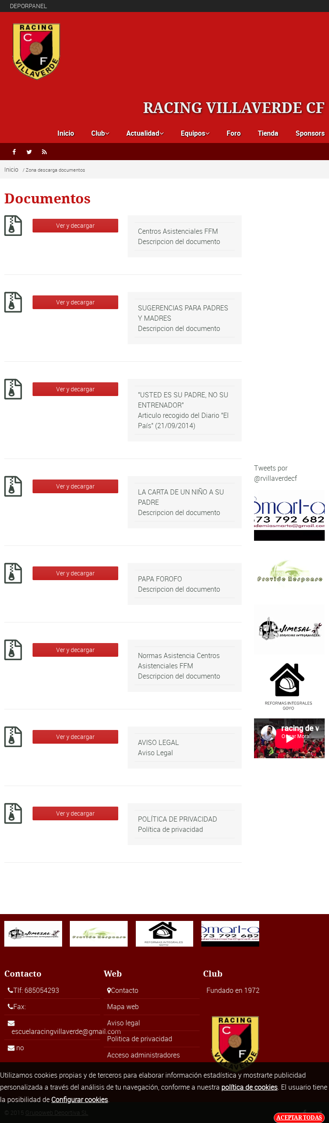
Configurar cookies (79, 1099)
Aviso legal (123, 1023)
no (20, 1047)
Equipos (195, 133)
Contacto (124, 990)
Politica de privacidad (139, 1038)
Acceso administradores (143, 1055)
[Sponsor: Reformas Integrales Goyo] (289, 686)
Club (100, 133)
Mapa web (123, 1006)
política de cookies (249, 1087)
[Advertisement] (289, 327)
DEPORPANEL (28, 6)
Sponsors (310, 133)
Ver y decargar (75, 225)
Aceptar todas (299, 1117)
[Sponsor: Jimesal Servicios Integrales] (289, 629)
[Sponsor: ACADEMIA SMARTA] (289, 514)
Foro (234, 133)
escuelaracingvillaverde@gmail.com (66, 1031)
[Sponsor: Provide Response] (289, 572)
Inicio (65, 133)
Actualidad (145, 133)
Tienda (268, 133)
